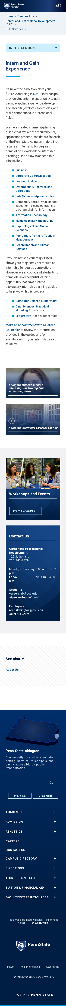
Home (9, 16)
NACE (37, 94)
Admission (14, 821)
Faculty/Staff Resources (27, 897)
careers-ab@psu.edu (23, 593)
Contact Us (15, 850)
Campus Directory (21, 858)
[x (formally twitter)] (51, 782)
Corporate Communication (33, 175)
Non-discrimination (30, 966)
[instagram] (15, 782)
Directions (15, 868)
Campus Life (26, 16)
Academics (15, 812)
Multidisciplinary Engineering (34, 220)
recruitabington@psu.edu (26, 610)
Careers (13, 841)
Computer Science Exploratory (35, 301)
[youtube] (42, 782)
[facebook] (24, 782)
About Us (12, 669)
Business (21, 170)
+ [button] (55, 812)
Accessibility (52, 966)
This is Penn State (21, 878)
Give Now (45, 795)
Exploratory (23, 316)
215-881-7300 (40, 923)
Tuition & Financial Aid (25, 887)
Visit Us (20, 795)
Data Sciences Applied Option (35, 196)
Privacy (10, 966)
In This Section (22, 48)
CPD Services (14, 29)
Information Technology (31, 215)
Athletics (14, 831)
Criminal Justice (26, 181)
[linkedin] (33, 782)
